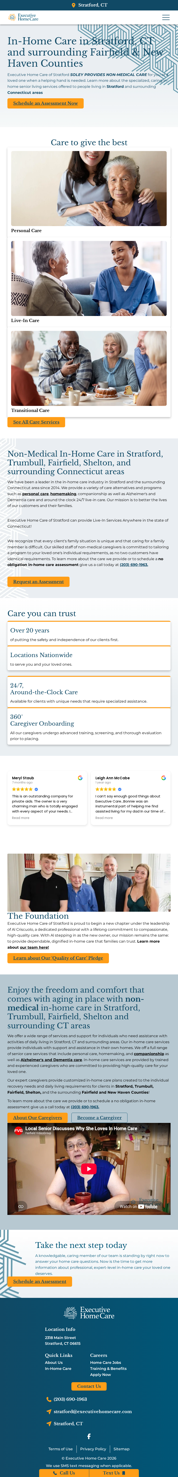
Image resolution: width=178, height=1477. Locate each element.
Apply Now (100, 1375)
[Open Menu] (166, 17)
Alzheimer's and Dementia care (51, 1060)
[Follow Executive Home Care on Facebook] (89, 1436)
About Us (54, 1363)
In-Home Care (58, 1369)
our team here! (34, 947)
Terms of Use (60, 1449)
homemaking (63, 494)
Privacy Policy (93, 1449)
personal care (35, 494)
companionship (149, 1054)
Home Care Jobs (105, 1363)
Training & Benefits (108, 1369)
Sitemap (122, 1449)
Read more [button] (20, 818)
